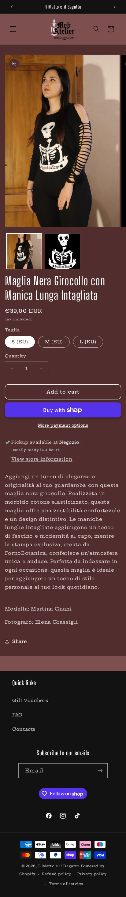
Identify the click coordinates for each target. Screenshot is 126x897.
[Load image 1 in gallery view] (24, 251)
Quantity (15, 356)
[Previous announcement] (11, 6)
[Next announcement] (114, 6)
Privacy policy (92, 874)
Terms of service (66, 884)
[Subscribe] (100, 770)
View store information (41, 459)
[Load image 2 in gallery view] (62, 251)
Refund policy (56, 874)
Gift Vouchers (30, 700)
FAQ (17, 715)
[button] (13, 29)
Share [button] (19, 641)
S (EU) (20, 342)
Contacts (23, 729)
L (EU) (88, 342)
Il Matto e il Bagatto (59, 866)
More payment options (63, 425)
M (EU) (54, 342)
